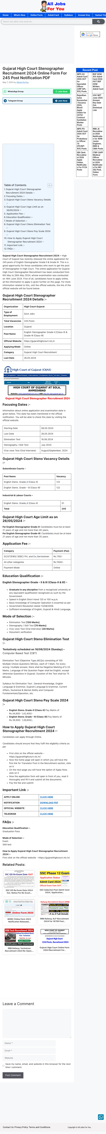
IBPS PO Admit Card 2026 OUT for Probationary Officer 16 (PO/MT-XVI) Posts (82, 139)
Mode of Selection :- (16, 220)
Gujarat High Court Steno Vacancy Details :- (28, 201)
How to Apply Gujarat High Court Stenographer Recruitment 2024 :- (25, 240)
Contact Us (8, 1127)
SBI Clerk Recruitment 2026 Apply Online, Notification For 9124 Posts (82, 161)
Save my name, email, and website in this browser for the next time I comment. (38, 1066)
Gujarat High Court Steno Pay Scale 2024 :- (28, 233)
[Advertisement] (37, 45)
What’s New (19, 15)
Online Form (37, 15)
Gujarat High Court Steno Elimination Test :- (28, 226)
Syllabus (68, 15)
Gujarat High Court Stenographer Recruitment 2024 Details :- (23, 191)
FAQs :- (11, 248)
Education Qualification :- (19, 217)
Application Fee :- (15, 213)
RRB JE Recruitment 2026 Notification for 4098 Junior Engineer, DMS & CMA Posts (98, 139)
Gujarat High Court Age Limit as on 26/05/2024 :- (24, 208)
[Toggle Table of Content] (48, 185)
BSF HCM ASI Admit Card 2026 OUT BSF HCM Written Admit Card (98, 81)
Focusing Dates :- (15, 196)
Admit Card (53, 15)
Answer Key (84, 15)
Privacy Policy (21, 1127)
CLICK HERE (46, 797)
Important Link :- (16, 245)
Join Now (62, 91)
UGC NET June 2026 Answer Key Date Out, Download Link (98, 102)
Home (6, 15)
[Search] (98, 21)
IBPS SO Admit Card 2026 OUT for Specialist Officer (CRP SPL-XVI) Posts (82, 83)
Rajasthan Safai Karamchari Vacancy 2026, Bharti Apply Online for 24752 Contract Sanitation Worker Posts (82, 110)
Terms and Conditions (39, 1127)
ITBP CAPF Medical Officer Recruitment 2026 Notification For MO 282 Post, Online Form (98, 163)
